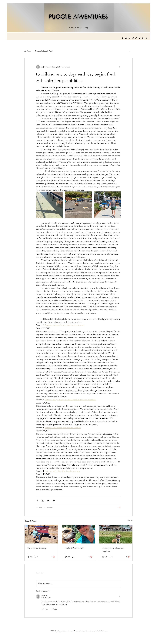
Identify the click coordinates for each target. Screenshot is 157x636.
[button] (129, 51)
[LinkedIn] (129, 38)
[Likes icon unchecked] (42, 609)
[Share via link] (54, 500)
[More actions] (119, 67)
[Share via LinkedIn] (48, 500)
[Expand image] (49, 204)
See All (130, 520)
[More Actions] (119, 596)
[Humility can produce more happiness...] (115, 534)
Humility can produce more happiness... (113, 549)
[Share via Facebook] (37, 500)
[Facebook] (122, 38)
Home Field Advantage (36, 547)
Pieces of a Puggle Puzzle (44, 51)
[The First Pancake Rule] (78, 534)
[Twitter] (126, 38)
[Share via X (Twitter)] (43, 500)
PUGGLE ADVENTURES (78, 16)
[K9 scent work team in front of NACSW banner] (41, 534)
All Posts (27, 51)
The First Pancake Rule (74, 547)
